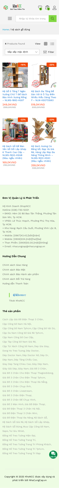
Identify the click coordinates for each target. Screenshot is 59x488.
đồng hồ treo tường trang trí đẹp (21, 453)
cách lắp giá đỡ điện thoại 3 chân (22, 319)
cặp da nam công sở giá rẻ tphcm (22, 333)
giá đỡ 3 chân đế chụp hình (18, 399)
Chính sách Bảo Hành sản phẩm (20, 274)
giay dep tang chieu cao (16, 364)
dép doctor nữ (30, 355)
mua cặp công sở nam (36, 426)
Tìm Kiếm (53, 18)
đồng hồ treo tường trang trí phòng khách (26, 444)
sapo (5, 431)
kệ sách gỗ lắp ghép (37, 422)
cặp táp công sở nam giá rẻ (19, 341)
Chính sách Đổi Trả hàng (16, 279)
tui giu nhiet (16, 431)
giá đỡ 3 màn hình (13, 404)
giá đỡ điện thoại (35, 404)
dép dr (44, 355)
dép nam (7, 359)
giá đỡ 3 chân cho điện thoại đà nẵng (24, 382)
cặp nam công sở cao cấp (17, 337)
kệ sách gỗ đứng (12, 426)
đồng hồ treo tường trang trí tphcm (23, 449)
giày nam (23, 368)
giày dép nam (40, 364)
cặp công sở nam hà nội (16, 324)
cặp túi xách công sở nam (17, 346)
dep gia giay (41, 346)
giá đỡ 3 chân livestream (17, 391)
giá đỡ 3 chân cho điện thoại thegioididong (27, 373)
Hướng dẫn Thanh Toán (15, 283)
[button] (7, 86)
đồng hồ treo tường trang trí (18, 440)
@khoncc (19, 295)
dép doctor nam (11, 355)
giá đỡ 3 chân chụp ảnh (16, 386)
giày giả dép (9, 368)
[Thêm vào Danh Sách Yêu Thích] (22, 86)
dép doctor (32, 350)
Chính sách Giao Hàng (14, 265)
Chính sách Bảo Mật (13, 269)
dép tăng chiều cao (25, 359)
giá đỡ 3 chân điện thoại (16, 395)
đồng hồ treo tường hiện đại (18, 435)
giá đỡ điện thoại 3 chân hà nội (21, 408)
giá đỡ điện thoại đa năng (17, 417)
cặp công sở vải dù (43, 328)
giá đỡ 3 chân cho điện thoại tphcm (23, 377)
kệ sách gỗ (40, 417)
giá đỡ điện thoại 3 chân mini (19, 413)
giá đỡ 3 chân (38, 368)
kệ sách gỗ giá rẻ (12, 422)
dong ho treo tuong (13, 350)
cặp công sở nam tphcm (16, 328)
